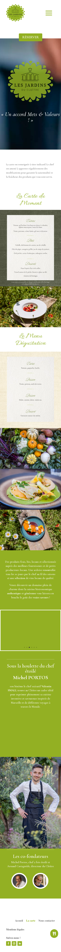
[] (54, 937)
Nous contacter (46, 921)
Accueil (19, 921)
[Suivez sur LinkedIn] (19, 943)
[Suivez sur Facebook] (8, 943)
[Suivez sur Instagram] (14, 943)
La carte (30, 921)
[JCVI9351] (30, 649)
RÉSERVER (30, 37)
